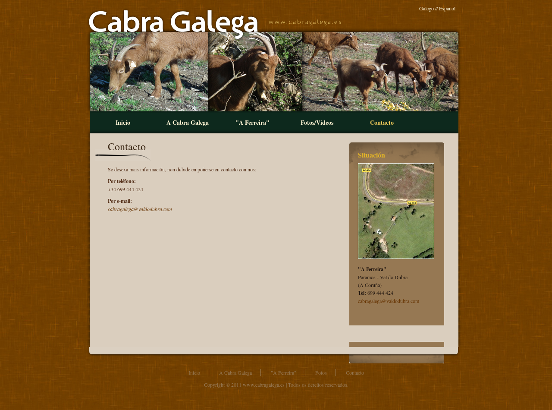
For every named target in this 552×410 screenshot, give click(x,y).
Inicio (123, 122)
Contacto (382, 122)
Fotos (321, 372)
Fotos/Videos (317, 122)
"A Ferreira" (252, 122)
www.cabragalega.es (264, 384)
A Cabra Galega (187, 122)
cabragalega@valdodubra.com (388, 300)
